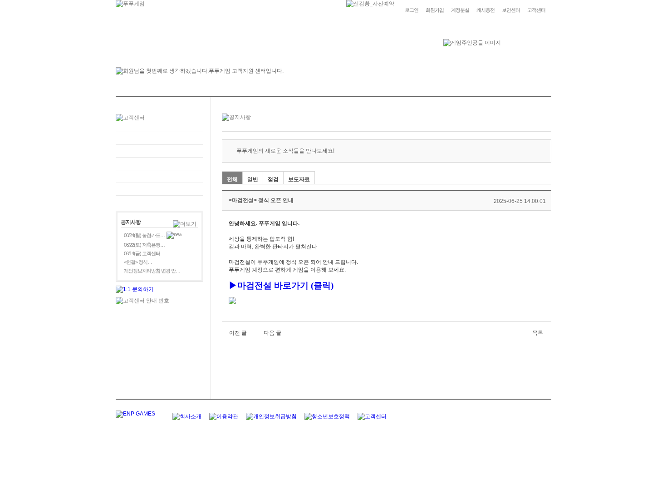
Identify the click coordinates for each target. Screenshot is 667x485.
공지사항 (159, 176)
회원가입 (435, 10)
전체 (232, 179)
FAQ (159, 138)
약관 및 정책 (159, 189)
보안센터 (511, 10)
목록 (537, 333)
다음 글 (272, 333)
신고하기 (159, 164)
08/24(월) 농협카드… (144, 235)
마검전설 (254, 285)
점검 (273, 179)
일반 (252, 179)
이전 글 (238, 333)
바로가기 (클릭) (304, 285)
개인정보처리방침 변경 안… (152, 270)
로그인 (411, 10)
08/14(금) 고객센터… (144, 253)
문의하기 (159, 151)
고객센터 (536, 10)
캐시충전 (485, 10)
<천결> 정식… (138, 262)
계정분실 (460, 10)
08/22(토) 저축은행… (144, 244)
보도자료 (299, 179)
